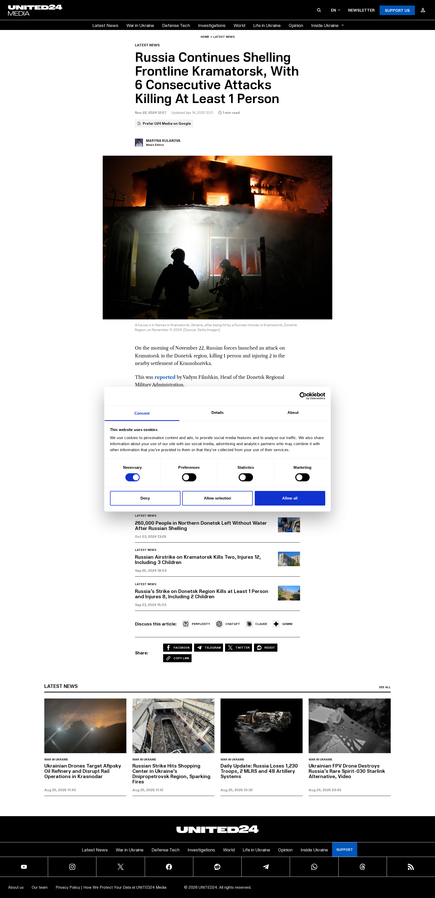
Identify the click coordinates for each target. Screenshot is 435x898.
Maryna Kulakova (163, 140)
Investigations (212, 25)
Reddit (269, 647)
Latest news (224, 36)
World (239, 25)
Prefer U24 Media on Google (167, 123)
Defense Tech (176, 25)
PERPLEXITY (201, 624)
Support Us (397, 10)
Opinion (296, 25)
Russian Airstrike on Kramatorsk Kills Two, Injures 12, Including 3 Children (198, 559)
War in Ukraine (140, 25)
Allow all (290, 498)
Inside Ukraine (325, 25)
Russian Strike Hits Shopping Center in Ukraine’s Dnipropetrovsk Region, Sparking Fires (171, 773)
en (333, 10)
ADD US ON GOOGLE (304, 879)
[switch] (189, 477)
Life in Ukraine (267, 25)
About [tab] (293, 412)
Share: (141, 652)
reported (165, 377)
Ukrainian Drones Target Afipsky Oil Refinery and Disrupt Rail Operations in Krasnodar (82, 771)
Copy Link (181, 658)
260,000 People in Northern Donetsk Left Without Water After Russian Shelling (201, 525)
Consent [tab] (142, 413)
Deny (145, 498)
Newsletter (361, 10)
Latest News (105, 25)
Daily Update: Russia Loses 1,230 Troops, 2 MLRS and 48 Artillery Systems (259, 771)
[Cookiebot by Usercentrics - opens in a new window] (303, 396)
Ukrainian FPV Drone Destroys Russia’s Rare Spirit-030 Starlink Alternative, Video (347, 771)
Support (344, 849)
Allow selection (217, 498)
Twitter (242, 647)
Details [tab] (217, 412)
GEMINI (287, 624)
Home (205, 36)
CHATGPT (232, 624)
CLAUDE (261, 624)
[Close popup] (429, 866)
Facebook (181, 647)
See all (385, 687)
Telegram (212, 647)
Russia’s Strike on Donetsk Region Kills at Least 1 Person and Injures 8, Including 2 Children (201, 593)
